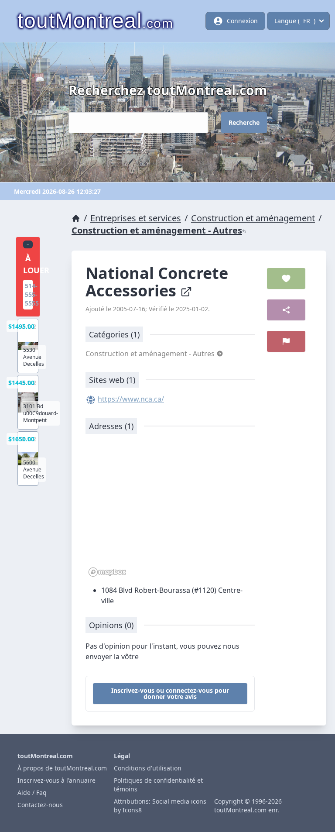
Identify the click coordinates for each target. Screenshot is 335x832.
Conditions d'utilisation (147, 768)
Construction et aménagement (253, 218)
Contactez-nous (40, 805)
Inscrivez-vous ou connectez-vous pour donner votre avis (170, 693)
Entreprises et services (135, 218)
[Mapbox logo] (107, 572)
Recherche (244, 122)
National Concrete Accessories (156, 281)
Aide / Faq (32, 792)
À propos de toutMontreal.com (62, 768)
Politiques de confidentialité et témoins (158, 784)
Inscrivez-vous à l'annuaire (56, 780)
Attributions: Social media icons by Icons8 (160, 805)
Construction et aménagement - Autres (157, 230)
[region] (170, 510)
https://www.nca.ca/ (131, 399)
